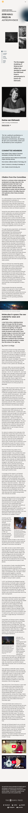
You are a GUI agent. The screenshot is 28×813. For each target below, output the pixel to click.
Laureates (5, 51)
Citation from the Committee (5, 57)
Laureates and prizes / (7, 10)
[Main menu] (25, 2)
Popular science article (4, 61)
